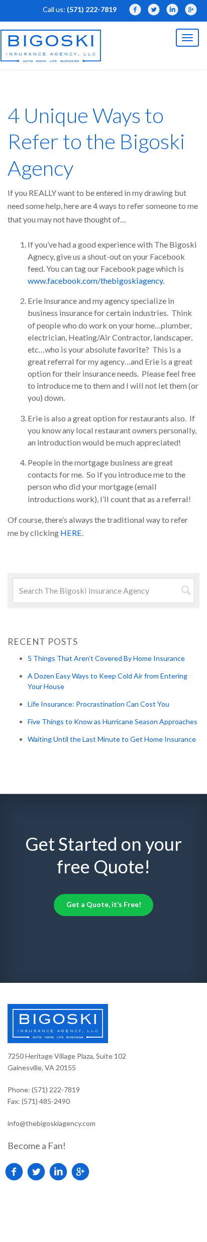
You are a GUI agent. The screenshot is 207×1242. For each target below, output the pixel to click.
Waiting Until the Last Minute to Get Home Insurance (112, 739)
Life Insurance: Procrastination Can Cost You (98, 704)
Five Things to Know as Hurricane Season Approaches (112, 721)
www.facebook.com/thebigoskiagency (95, 280)
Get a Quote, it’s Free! (103, 904)
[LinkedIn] (172, 10)
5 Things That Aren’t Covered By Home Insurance (106, 658)
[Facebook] (135, 10)
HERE (71, 532)
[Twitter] (154, 10)
